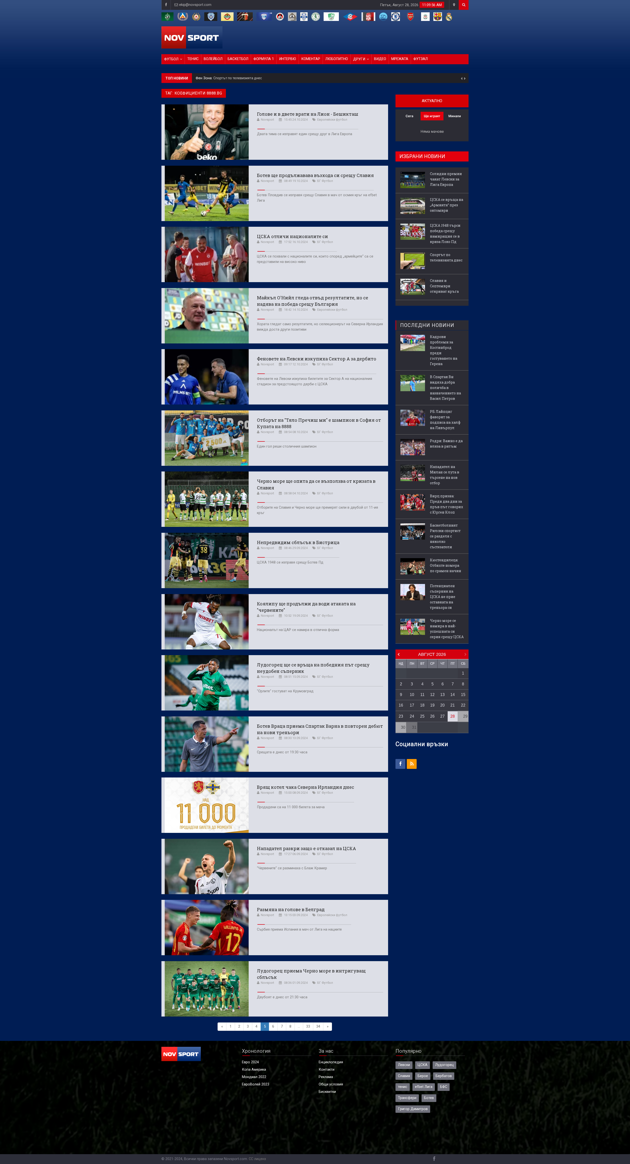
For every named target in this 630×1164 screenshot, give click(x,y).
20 (442, 705)
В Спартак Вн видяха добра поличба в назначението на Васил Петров (445, 387)
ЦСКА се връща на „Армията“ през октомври (446, 205)
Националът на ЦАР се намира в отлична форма (298, 630)
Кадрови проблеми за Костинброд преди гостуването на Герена (443, 350)
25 (422, 716)
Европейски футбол (332, 119)
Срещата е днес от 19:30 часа (282, 752)
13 (442, 695)
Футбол (171, 59)
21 (452, 705)
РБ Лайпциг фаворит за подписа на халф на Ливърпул (445, 419)
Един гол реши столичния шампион (286, 446)
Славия (404, 1076)
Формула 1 (263, 59)
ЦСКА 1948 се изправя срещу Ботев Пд (290, 562)
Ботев (429, 1098)
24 (412, 716)
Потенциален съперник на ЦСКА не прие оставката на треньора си (442, 596)
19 (432, 705)
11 (422, 695)
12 (432, 695)
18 (422, 705)
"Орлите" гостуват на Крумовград (285, 691)
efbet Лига (423, 1087)
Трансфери (407, 1098)
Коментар (310, 59)
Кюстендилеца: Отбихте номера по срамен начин (445, 565)
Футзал (420, 59)
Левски (404, 1065)
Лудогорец (444, 1065)
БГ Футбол (325, 181)
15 (463, 695)
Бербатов (444, 1076)
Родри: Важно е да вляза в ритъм (446, 443)
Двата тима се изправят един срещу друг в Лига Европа (304, 134)
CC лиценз (257, 1159)
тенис (402, 1087)
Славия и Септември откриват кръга (245, 78)
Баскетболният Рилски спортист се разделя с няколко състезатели (445, 536)
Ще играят (432, 116)
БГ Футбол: (205, 78)
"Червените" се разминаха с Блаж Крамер (292, 868)
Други (359, 59)
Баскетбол (238, 59)
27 (442, 716)
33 (308, 1026)
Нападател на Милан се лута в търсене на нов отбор (444, 474)
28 (452, 716)
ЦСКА (422, 1065)
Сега (409, 116)
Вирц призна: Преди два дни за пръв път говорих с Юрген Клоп (446, 504)
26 (432, 716)
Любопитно (336, 59)
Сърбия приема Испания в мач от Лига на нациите (299, 929)
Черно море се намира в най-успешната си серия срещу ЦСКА (447, 628)
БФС (443, 1087)
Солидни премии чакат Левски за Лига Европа (446, 179)
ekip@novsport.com (195, 5)
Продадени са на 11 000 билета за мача (291, 807)
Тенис (193, 59)
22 (463, 705)
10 (412, 695)
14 (452, 695)
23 (401, 716)
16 (401, 705)
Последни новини (427, 325)
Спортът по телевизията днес (446, 257)
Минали (454, 116)
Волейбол (213, 59)
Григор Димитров (413, 1109)
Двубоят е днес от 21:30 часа (282, 997)
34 (318, 1026)
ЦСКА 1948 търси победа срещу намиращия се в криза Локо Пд (445, 233)
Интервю (287, 59)
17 (412, 705)
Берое (423, 1076)
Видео (380, 59)
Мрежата (399, 59)
